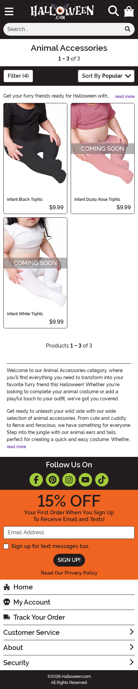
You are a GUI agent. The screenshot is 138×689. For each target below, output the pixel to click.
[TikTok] (102, 479)
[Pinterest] (52, 479)
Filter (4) (18, 76)
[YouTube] (85, 479)
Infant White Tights (25, 314)
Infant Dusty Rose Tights (97, 199)
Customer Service (31, 632)
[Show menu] (9, 11)
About (13, 648)
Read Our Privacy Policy (69, 573)
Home (23, 587)
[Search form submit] (128, 29)
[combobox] (62, 29)
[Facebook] (36, 479)
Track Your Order (39, 617)
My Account (31, 602)
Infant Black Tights (25, 199)
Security (16, 663)
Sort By (102, 76)
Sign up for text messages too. (50, 546)
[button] (129, 11)
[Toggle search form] (114, 11)
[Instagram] (69, 479)
